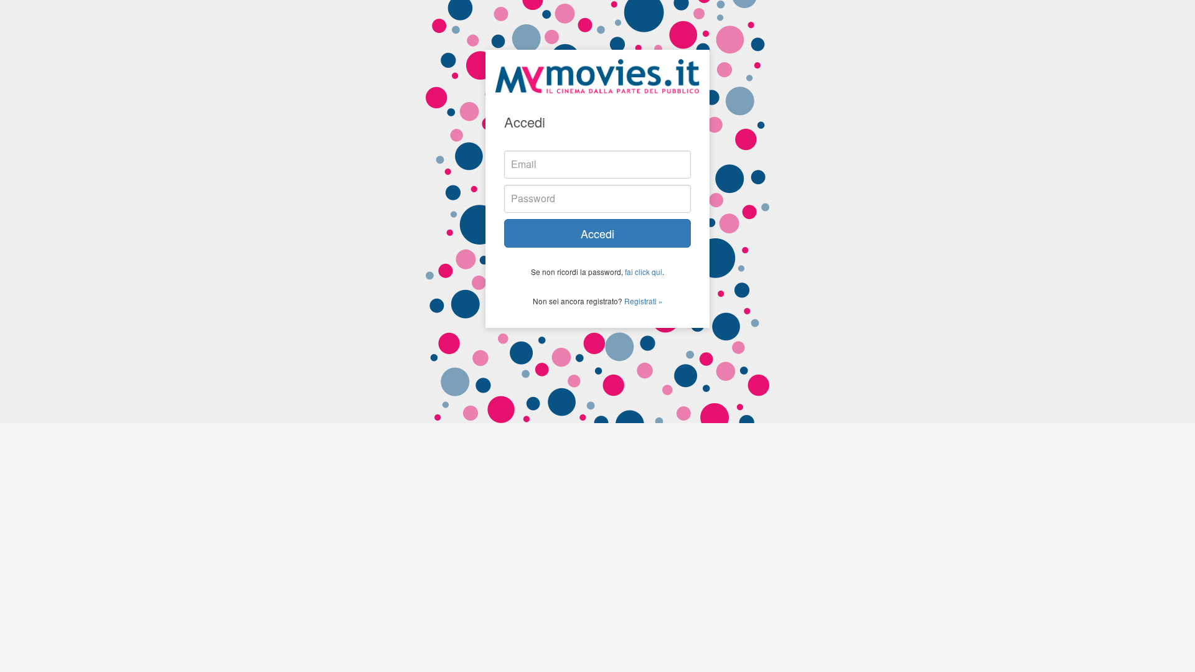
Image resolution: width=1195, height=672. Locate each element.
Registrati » (643, 301)
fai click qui (643, 271)
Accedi (597, 233)
